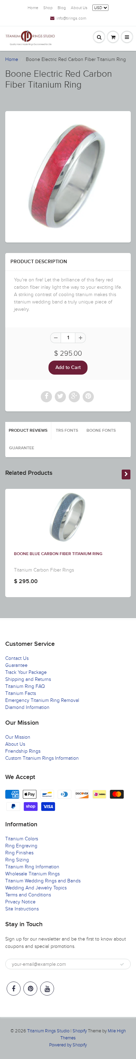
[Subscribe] (122, 964)
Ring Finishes (19, 853)
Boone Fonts (101, 431)
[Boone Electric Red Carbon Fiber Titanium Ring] (68, 176)
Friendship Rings (22, 751)
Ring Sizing (17, 860)
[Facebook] (14, 989)
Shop (48, 7)
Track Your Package (26, 672)
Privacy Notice (20, 902)
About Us (79, 7)
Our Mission (17, 737)
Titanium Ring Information (32, 867)
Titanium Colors (21, 839)
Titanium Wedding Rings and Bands (43, 881)
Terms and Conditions (28, 895)
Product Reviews (28, 431)
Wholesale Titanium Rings (32, 874)
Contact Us (17, 658)
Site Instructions (22, 909)
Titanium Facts (20, 693)
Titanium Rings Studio (48, 1031)
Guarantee (21, 448)
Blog (62, 7)
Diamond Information (27, 707)
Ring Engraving (21, 846)
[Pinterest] (30, 989)
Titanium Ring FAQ (25, 686)
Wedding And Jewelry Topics (36, 888)
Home (33, 7)
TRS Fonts (67, 431)
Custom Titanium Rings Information (42, 758)
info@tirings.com (71, 18)
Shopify (80, 1031)
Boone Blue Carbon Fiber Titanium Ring (58, 554)
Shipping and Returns (28, 679)
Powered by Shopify (68, 1045)
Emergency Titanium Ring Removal (42, 700)
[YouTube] (47, 989)
